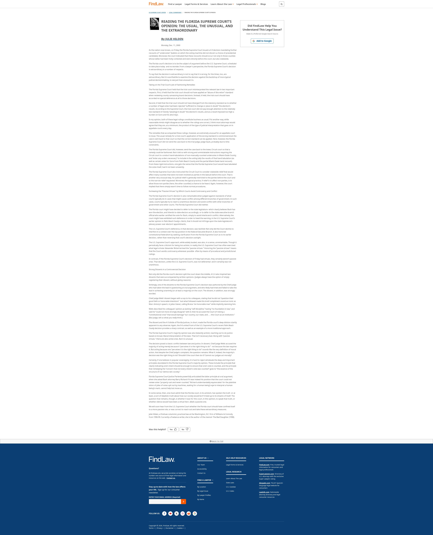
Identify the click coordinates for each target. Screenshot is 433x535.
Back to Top (217, 441)
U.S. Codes (230, 491)
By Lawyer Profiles (204, 495)
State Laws (230, 483)
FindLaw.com (264, 465)
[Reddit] (189, 513)
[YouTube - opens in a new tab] (170, 513)
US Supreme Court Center (157, 12)
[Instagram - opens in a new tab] (182, 513)
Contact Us (201, 473)
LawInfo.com (264, 492)
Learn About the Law (234, 478)
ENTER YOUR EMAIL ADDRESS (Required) (164, 497)
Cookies (180, 528)
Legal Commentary (175, 12)
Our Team (201, 465)
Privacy (159, 528)
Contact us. (171, 478)
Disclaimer (170, 528)
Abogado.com (264, 483)
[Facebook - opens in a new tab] (164, 513)
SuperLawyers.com (266, 474)
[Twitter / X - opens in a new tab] (176, 513)
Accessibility (202, 469)
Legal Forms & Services (234, 465)
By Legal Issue (202, 491)
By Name (200, 499)
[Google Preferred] (195, 513)
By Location (201, 487)
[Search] (281, 4)
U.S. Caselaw (231, 487)
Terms (151, 528)
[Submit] (183, 501)
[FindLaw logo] (157, 4)
